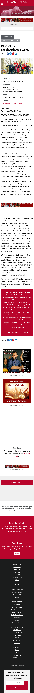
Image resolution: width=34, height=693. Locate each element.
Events (17, 587)
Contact (17, 652)
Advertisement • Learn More (17, 24)
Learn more (17, 534)
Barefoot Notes (17, 577)
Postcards (17, 569)
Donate (17, 553)
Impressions (17, 567)
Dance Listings (7, 36)
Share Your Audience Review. (17, 332)
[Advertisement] (17, 426)
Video (17, 580)
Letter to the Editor (17, 612)
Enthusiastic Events (17, 615)
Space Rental (17, 595)
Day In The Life (17, 572)
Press (17, 637)
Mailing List (17, 604)
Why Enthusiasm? (17, 632)
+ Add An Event (17, 482)
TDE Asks (17, 574)
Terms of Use (17, 655)
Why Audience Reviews (18, 609)
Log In (17, 650)
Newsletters (17, 640)
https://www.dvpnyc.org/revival (12, 103)
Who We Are (17, 630)
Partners (17, 643)
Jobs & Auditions (17, 592)
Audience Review (15, 315)
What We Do (17, 635)
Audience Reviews (17, 607)
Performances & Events (10, 40)
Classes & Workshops (17, 589)
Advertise (17, 617)
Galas (17, 597)
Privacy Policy (17, 657)
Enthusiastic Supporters (18, 622)
